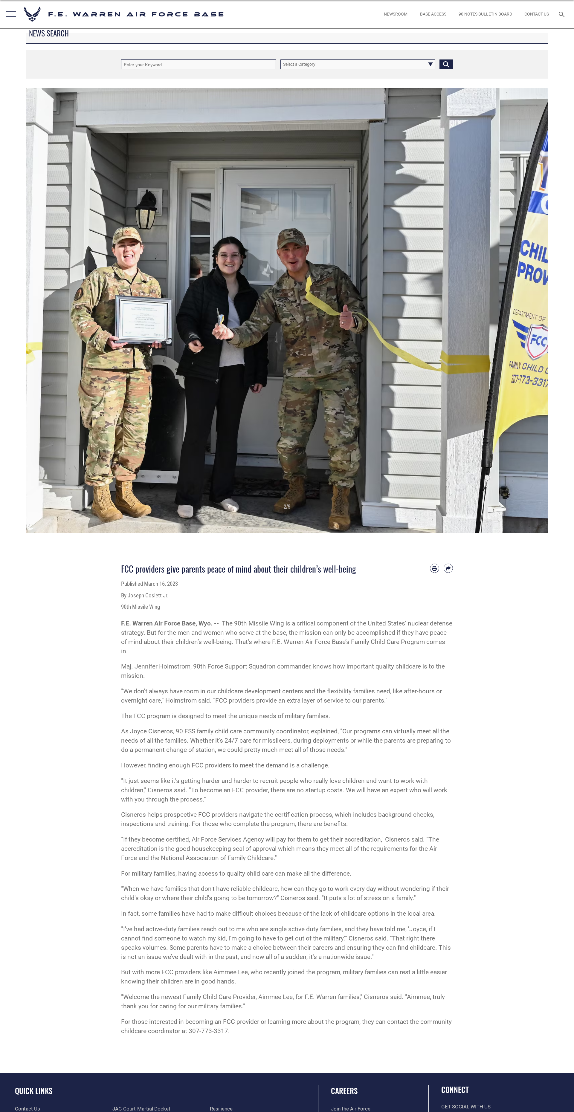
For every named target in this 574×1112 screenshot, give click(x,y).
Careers (344, 1090)
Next (522, 310)
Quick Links (33, 1090)
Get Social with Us (466, 1107)
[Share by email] (448, 568)
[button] (9, 14)
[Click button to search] (446, 64)
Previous (52, 310)
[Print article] (434, 568)
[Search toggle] (562, 14)
